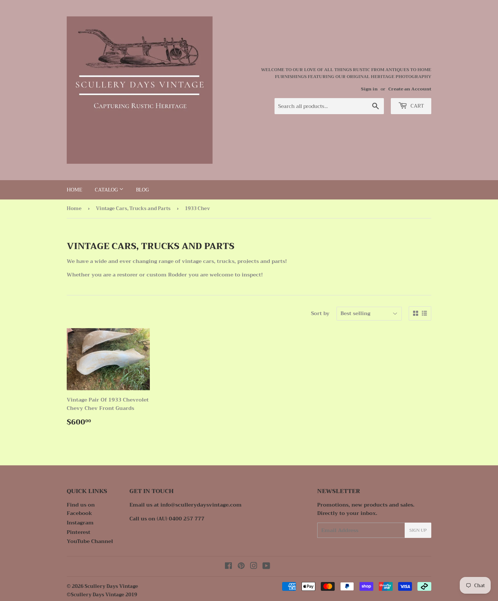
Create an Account (409, 89)
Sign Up (418, 530)
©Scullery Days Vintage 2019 (102, 594)
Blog (142, 189)
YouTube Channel (90, 541)
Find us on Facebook (81, 508)
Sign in (369, 89)
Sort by (320, 313)
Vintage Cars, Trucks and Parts (133, 208)
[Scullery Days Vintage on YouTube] (266, 566)
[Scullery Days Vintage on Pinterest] (241, 566)
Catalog (107, 189)
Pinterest (78, 532)
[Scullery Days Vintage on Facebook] (228, 566)
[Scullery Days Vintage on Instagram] (253, 566)
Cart (416, 105)
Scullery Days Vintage (111, 586)
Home (74, 189)
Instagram (80, 522)
